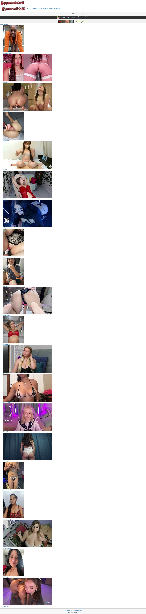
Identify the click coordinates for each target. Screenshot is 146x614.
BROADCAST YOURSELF (42, 8)
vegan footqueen (8, 548)
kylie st (5, 82)
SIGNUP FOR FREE (54, 8)
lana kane (6, 111)
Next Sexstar (4, 24)
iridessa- (5, 286)
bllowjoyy (6, 606)
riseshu (5, 169)
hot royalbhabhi (7, 490)
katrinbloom (6, 344)
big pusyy (6, 140)
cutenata (5, 577)
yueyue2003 (6, 315)
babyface (5, 431)
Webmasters (68, 610)
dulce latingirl (7, 402)
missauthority (7, 53)
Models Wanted (77, 610)
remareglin (6, 461)
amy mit (5, 373)
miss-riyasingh (7, 519)
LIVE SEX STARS (30, 8)
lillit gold (5, 199)
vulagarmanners (7, 228)
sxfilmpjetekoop (7, 257)
